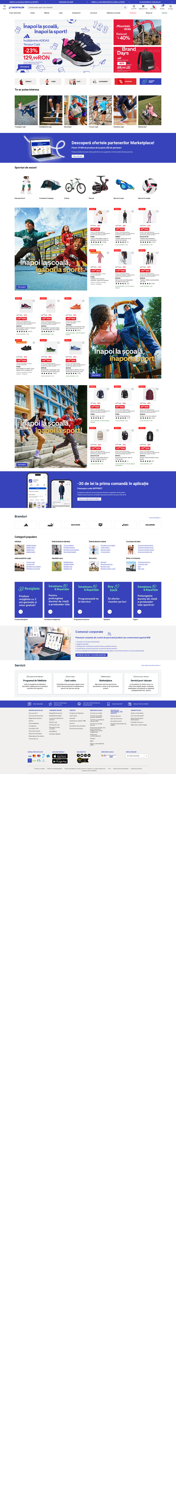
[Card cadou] (48, 762)
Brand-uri (149, 13)
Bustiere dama (105, 550)
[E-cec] (30, 768)
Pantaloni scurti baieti (33, 566)
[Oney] (34, 767)
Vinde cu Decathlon (137, 719)
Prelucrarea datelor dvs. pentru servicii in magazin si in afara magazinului (98, 736)
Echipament (76, 13)
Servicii (164, 13)
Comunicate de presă (36, 722)
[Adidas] (26, 525)
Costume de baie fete (145, 552)
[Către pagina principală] (16, 7)
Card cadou (73, 722)
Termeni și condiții (96, 719)
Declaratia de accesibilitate (89, 777)
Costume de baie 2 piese (146, 550)
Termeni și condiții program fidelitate (96, 722)
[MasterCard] (34, 762)
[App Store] (60, 763)
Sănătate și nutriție (113, 13)
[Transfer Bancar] (43, 763)
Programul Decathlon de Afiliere (118, 730)
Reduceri (133, 13)
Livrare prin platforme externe (56, 725)
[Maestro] (39, 762)
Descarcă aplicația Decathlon (89, 499)
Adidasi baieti (30, 552)
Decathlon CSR (33, 734)
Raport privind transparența (120, 775)
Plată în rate (53, 728)
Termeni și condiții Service (96, 730)
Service (72, 729)
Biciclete (103, 562)
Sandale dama (68, 562)
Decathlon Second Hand (77, 732)
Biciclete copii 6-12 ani (108, 569)
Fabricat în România (35, 740)
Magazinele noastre (35, 724)
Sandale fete (68, 569)
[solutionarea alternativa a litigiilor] (109, 763)
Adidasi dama (30, 547)
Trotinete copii (142, 564)
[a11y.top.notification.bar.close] (172, 2)
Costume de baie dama (145, 545)
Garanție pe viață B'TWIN (78, 727)
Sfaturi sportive (116, 722)
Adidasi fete (30, 550)
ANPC (92, 747)
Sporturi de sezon (116, 725)
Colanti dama (105, 547)
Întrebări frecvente (137, 728)
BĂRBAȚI (28, 81)
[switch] (108, 211)
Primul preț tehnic (34, 737)
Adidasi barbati (31, 545)
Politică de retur (54, 731)
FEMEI (53, 81)
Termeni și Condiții (39, 775)
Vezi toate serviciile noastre (150, 665)
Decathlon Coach (116, 727)
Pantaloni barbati (69, 547)
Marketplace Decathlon (36, 742)
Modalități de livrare (55, 719)
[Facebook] (78, 762)
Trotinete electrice (144, 562)
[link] (24, 66)
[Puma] (51, 525)
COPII (78, 81)
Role (139, 566)
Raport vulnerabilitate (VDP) (97, 750)
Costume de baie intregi (145, 547)
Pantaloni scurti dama (108, 545)
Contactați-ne (33, 745)
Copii (60, 13)
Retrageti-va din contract (54, 734)
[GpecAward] (83, 768)
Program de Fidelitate (77, 719)
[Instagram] (85, 762)
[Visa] (30, 762)
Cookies (92, 744)
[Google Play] (60, 769)
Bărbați (46, 13)
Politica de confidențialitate (95, 741)
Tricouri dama (105, 552)
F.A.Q (109, 775)
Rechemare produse (76, 734)
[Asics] (125, 525)
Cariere (31, 727)
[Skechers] (75, 525)
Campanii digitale (54, 740)
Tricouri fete (30, 564)
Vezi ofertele (77, 156)
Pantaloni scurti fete (33, 569)
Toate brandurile (154, 518)
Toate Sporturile (15, 13)
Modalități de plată (55, 722)
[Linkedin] (89, 762)
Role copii (141, 569)
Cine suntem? (33, 719)
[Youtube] (81, 762)
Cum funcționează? (137, 722)
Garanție (72, 724)
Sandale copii (68, 566)
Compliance (32, 732)
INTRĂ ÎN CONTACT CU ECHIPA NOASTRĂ (91, 655)
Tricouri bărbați (69, 545)
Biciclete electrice (107, 564)
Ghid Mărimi (53, 737)
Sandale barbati (69, 564)
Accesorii (93, 13)
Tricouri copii (30, 562)
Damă (32, 13)
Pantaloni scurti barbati (71, 550)
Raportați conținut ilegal (139, 731)
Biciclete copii (105, 566)
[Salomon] (150, 525)
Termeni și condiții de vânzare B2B (97, 726)
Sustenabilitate (34, 729)
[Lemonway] (43, 767)
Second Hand (151, 81)
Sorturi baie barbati (70, 552)
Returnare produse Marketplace (137, 725)
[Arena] (100, 525)
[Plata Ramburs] (39, 767)
